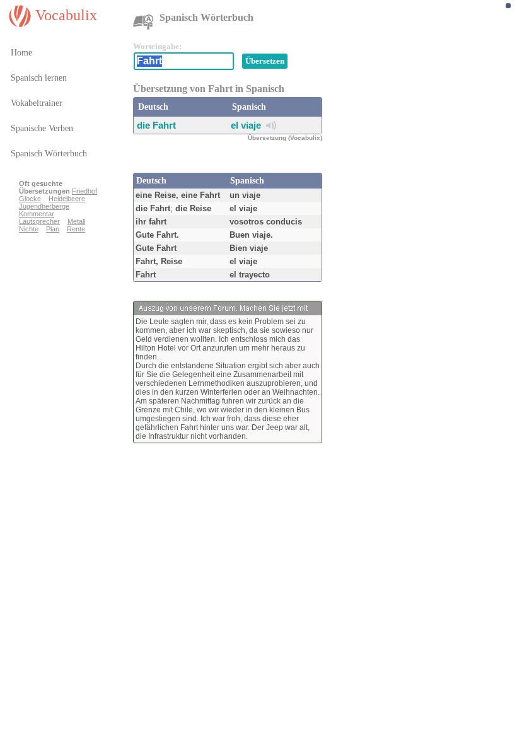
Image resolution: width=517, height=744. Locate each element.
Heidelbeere (67, 198)
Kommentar (36, 214)
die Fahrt (156, 125)
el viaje (246, 125)
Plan (52, 229)
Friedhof (84, 191)
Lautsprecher (39, 221)
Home (21, 52)
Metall (76, 221)
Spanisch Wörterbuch (49, 153)
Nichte (28, 229)
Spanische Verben (42, 128)
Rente (76, 229)
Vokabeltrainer (36, 103)
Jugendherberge (44, 206)
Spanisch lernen (39, 78)
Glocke (30, 198)
